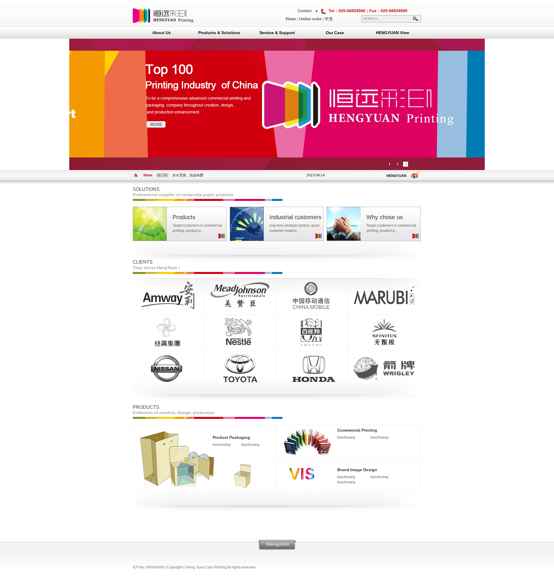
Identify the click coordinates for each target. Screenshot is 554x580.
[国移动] (312, 309)
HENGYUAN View (392, 32)
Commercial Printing (357, 430)
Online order (310, 19)
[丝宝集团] (168, 346)
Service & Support (277, 32)
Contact (304, 11)
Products (184, 217)
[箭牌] (384, 382)
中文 (329, 19)
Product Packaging (231, 437)
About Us (161, 32)
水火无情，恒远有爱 (187, 175)
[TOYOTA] (240, 382)
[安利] (168, 309)
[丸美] (384, 309)
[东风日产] (168, 382)
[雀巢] (240, 346)
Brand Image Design (357, 469)
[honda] (312, 382)
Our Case (335, 32)
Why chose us (384, 217)
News (148, 175)
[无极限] (384, 346)
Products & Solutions (219, 32)
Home (291, 19)
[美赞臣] (240, 309)
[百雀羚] (312, 346)
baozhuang (222, 445)
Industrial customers (295, 217)
